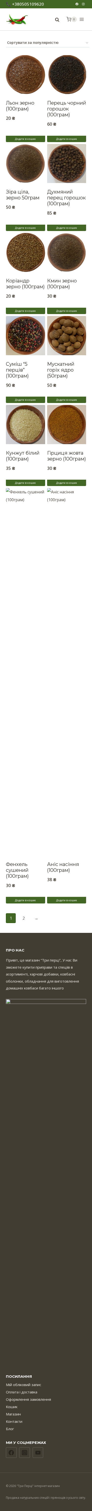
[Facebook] (76, 4)
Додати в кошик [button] (25, 139)
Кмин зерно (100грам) (62, 284)
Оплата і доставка (21, 1391)
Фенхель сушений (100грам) (17, 870)
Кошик (11, 1406)
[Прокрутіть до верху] (86, 1497)
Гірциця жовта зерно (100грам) (66, 456)
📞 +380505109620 (25, 4)
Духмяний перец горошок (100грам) (66, 198)
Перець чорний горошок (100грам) (66, 109)
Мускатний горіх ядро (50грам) (60, 370)
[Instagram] (83, 4)
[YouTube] (38, 1452)
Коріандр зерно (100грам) (25, 284)
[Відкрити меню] (82, 19)
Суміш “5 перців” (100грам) (17, 370)
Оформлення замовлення (28, 1399)
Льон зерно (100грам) (20, 106)
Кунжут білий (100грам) (22, 456)
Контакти (14, 1421)
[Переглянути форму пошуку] (55, 20)
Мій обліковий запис (23, 1384)
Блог (10, 1428)
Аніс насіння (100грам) (63, 867)
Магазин (13, 1414)
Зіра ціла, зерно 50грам (22, 195)
